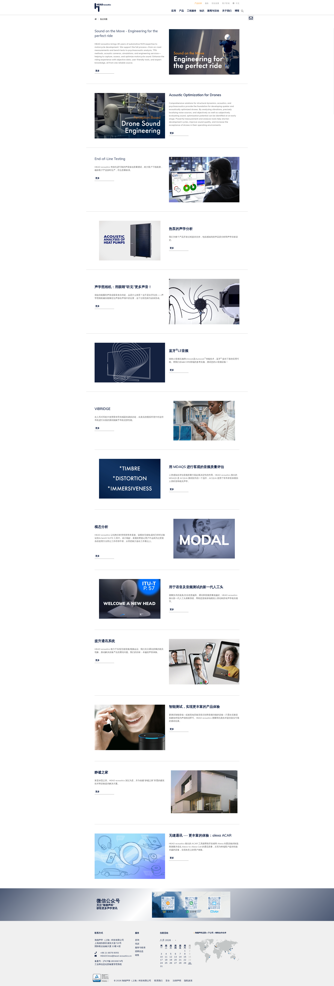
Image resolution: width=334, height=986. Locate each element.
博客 (237, 10)
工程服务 (191, 10)
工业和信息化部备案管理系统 (108, 964)
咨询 (137, 940)
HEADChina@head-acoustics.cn (116, 956)
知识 (201, 10)
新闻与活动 (213, 10)
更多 (97, 70)
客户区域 (225, 3)
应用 (173, 10)
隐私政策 (188, 980)
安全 (168, 980)
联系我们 (158, 980)
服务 (207, 3)
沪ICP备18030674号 (113, 961)
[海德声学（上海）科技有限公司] (103, 7)
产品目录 (198, 3)
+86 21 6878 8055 (109, 952)
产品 (181, 10)
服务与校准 (140, 947)
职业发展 (215, 3)
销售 (137, 955)
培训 (137, 943)
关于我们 (227, 10)
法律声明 (177, 980)
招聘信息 (139, 951)
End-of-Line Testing (110, 159)
